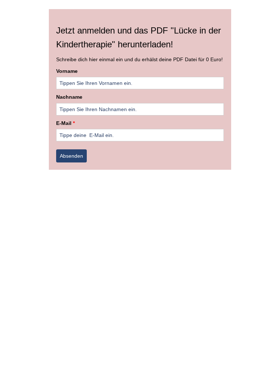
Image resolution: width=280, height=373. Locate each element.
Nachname (69, 97)
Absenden (71, 156)
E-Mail (65, 123)
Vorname (67, 71)
